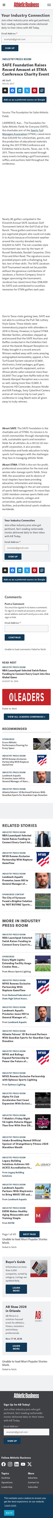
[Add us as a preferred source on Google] (42, 90)
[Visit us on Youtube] (23, 1463)
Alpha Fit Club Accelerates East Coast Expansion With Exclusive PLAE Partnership (17, 1100)
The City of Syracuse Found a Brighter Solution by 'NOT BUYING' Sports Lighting (17, 901)
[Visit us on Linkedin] (16, 1463)
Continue (14, 637)
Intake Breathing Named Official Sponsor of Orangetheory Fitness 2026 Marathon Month (25, 1144)
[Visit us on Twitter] (29, 1463)
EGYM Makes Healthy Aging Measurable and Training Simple (15, 1215)
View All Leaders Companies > (26, 716)
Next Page (29, 1234)
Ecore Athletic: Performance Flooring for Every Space (15, 745)
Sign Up (10, 48)
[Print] (5, 90)
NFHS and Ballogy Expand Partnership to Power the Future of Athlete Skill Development (15, 1058)
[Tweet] (27, 90)
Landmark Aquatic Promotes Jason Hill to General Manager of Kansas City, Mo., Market (16, 778)
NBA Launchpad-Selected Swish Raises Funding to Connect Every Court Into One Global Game (26, 674)
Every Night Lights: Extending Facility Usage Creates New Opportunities (16, 963)
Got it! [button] (9, 1513)
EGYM (11, 1222)
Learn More (16, 1289)
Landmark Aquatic (17, 1022)
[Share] (12, 90)
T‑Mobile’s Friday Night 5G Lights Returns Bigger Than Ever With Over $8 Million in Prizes (17, 1122)
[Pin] (34, 90)
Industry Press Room (16, 59)
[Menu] (4, 4)
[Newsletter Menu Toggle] (49, 4)
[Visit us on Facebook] (3, 1463)
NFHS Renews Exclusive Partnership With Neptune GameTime (15, 761)
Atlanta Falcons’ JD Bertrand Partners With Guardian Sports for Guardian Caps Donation (24, 793)
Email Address (9, 33)
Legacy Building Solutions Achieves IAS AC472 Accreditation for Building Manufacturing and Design (16, 1164)
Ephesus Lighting (16, 1084)
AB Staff (6, 80)
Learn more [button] (10, 1505)
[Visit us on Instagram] (10, 1463)
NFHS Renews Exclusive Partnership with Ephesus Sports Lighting (23, 1078)
